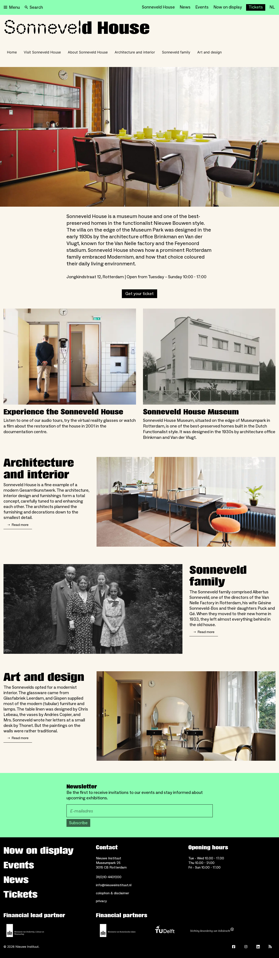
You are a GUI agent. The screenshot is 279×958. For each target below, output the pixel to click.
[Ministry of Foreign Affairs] (118, 930)
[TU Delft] (165, 930)
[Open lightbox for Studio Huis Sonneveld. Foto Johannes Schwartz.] (186, 502)
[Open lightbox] (139, 137)
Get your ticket (139, 294)
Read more (18, 525)
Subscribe (78, 823)
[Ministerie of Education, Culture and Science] (25, 930)
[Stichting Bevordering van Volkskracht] (212, 930)
